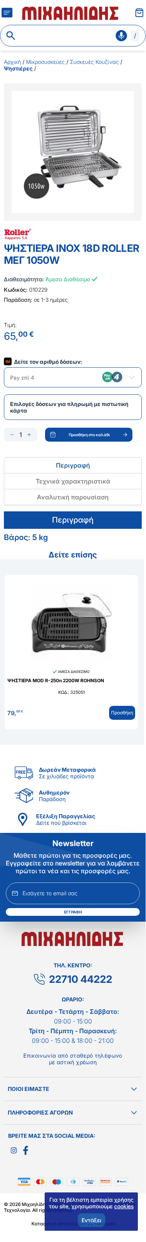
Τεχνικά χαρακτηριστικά (73, 481)
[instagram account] (14, 1150)
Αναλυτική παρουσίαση (73, 497)
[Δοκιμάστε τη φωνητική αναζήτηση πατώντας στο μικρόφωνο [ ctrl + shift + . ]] (121, 35)
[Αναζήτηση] (11, 35)
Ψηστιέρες (18, 68)
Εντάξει (91, 1220)
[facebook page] (25, 1150)
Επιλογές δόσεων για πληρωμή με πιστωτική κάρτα (69, 407)
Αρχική (12, 61)
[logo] (70, 12)
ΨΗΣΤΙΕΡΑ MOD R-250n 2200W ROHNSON (55, 680)
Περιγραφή (73, 465)
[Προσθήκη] (29, 435)
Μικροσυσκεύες (45, 61)
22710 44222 (80, 979)
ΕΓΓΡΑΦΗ (73, 912)
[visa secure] (91, 1182)
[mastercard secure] (107, 1182)
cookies (124, 1206)
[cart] (139, 12)
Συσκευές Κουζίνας (94, 61)
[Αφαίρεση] (12, 435)
